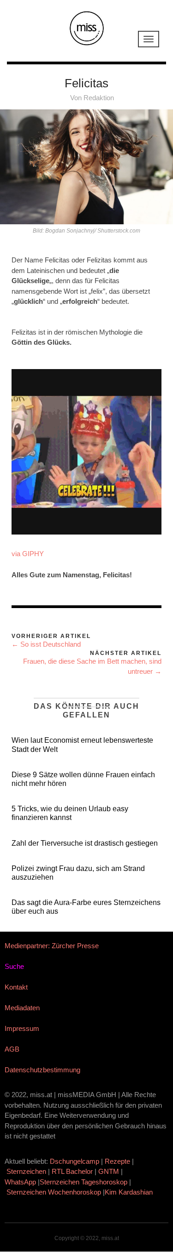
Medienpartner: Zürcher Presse (52, 946)
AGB (12, 1049)
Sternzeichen (26, 1171)
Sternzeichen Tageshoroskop (83, 1182)
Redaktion (99, 98)
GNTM (108, 1171)
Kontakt (16, 987)
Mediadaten (22, 1008)
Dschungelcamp (74, 1161)
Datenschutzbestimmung (42, 1070)
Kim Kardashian (130, 1192)
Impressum (22, 1028)
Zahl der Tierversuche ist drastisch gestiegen (85, 843)
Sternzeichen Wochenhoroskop (53, 1192)
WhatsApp (20, 1182)
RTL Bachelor (72, 1171)
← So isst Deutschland (46, 644)
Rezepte (117, 1161)
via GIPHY (28, 554)
